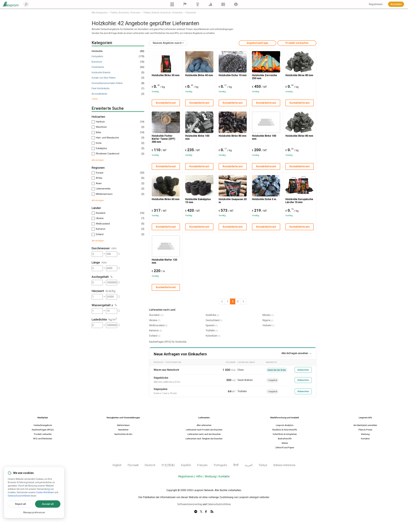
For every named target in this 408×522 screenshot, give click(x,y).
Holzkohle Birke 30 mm (165, 75)
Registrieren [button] (375, 4)
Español (186, 465)
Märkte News (123, 425)
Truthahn (210, 330)
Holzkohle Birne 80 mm (299, 75)
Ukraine (153, 320)
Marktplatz (42, 417)
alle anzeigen (98, 160)
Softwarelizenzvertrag (189, 504)
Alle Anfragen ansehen (296, 353)
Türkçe (263, 465)
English (117, 465)
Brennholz (97, 62)
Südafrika (211, 315)
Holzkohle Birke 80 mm (232, 135)
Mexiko (266, 315)
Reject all (20, 504)
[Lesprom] (235, 4)
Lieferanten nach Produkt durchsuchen (204, 429)
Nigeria (266, 320)
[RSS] (212, 511)
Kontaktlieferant (166, 102)
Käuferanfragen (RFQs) (43, 429)
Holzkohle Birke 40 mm (199, 75)
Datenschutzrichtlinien (19, 495)
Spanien (210, 325)
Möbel (285, 443)
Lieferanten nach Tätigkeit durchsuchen (204, 438)
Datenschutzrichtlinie (219, 504)
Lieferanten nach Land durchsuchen (204, 434)
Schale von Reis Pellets (104, 77)
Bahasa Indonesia (284, 465)
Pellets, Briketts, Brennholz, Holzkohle (163, 12)
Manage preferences (34, 512)
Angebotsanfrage (257, 42)
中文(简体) (168, 465)
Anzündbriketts (99, 94)
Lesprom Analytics (284, 425)
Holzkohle (191, 12)
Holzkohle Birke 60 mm (165, 199)
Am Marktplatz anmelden (365, 425)
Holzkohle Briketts (101, 72)
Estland (153, 335)
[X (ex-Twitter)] (201, 511)
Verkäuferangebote (42, 425)
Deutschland (212, 320)
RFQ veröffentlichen (42, 438)
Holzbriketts (98, 67)
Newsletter (123, 429)
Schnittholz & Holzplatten (285, 434)
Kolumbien (211, 335)
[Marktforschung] (210, 4)
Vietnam (266, 325)
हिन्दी (235, 465)
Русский (133, 465)
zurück (95, 99)
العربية (248, 465)
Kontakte (365, 438)
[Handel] (172, 4)
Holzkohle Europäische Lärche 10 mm (299, 201)
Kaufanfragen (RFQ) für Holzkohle (167, 341)
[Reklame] (223, 4)
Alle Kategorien (99, 12)
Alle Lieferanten (204, 425)
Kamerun (154, 330)
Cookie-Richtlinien (45, 492)
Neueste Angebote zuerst (167, 42)
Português (220, 465)
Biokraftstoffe (284, 438)
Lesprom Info (365, 417)
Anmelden (396, 4)
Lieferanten (204, 417)
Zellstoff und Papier (284, 447)
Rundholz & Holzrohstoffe (284, 429)
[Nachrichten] (197, 4)
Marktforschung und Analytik (284, 417)
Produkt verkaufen (296, 42)
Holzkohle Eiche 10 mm (233, 75)
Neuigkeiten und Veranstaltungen (123, 417)
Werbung (365, 434)
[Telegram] (195, 511)
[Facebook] (206, 511)
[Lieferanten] (184, 4)
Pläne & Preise (365, 429)
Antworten (303, 369)
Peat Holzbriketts (100, 88)
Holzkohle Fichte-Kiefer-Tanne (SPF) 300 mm (163, 138)
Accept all (48, 504)
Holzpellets (97, 56)
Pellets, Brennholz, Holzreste (125, 12)
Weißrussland (156, 325)
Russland (154, 315)
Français (202, 465)
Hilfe (199, 476)
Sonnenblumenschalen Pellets (107, 83)
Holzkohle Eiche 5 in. (264, 199)
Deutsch (150, 465)
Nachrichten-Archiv (123, 434)
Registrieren (185, 476)
